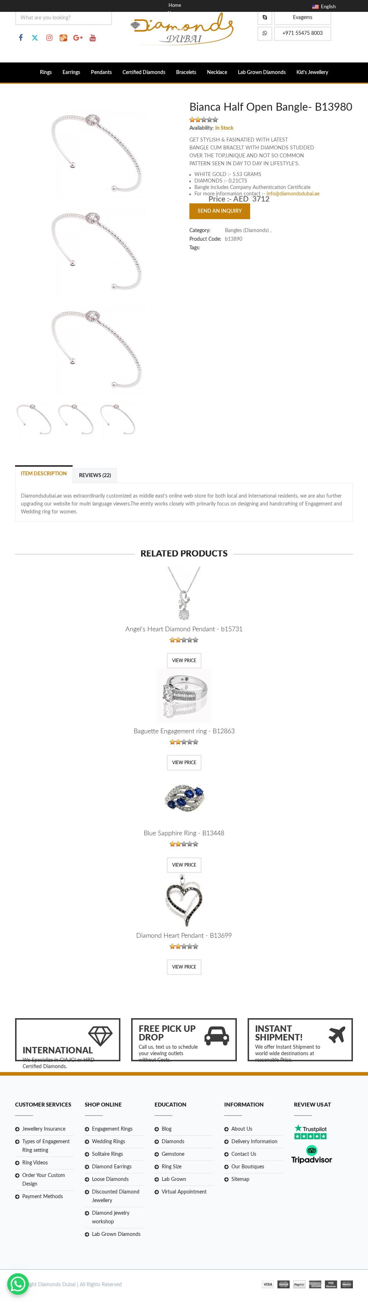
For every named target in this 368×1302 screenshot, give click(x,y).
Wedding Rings (108, 1141)
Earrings (71, 72)
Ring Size (171, 1166)
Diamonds (173, 1141)
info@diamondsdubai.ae (293, 194)
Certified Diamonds (144, 72)
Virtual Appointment (184, 1192)
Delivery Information (254, 1141)
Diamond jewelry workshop (110, 1217)
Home (175, 5)
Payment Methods (42, 1196)
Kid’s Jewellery (312, 72)
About (173, 13)
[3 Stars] (204, 120)
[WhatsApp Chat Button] (18, 1284)
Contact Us (243, 1154)
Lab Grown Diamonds (262, 72)
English (327, 7)
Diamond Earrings (112, 1166)
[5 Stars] (215, 120)
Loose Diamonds (110, 1179)
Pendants (101, 72)
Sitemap (240, 1179)
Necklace (217, 72)
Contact (177, 29)
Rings (46, 72)
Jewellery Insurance (43, 1129)
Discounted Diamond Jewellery (115, 1196)
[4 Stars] (209, 120)
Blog (173, 21)
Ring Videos (35, 1162)
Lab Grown (174, 1179)
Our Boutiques (247, 1166)
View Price (184, 661)
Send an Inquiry (220, 211)
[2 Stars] (198, 120)
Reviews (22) (95, 475)
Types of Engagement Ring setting (46, 1146)
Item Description (44, 473)
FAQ (173, 37)
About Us (241, 1129)
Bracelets (186, 72)
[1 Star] (192, 120)
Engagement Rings (112, 1129)
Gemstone (173, 1154)
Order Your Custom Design (43, 1180)
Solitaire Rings (107, 1154)
